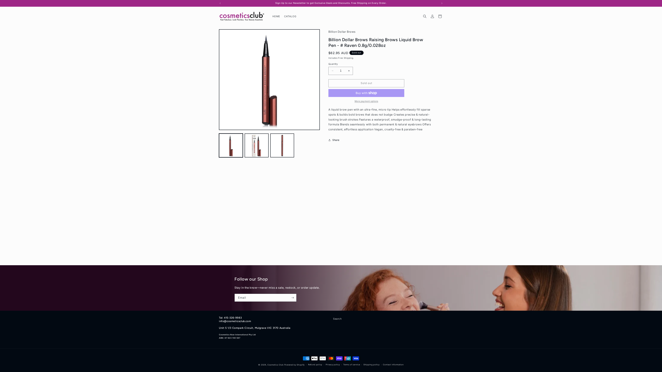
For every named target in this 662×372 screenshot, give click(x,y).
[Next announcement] (442, 3)
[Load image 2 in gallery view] (257, 145)
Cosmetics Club (275, 365)
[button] (425, 16)
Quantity (333, 64)
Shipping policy (371, 364)
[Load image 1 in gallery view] (231, 145)
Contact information (393, 364)
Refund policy (315, 364)
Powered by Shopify (294, 365)
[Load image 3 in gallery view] (282, 145)
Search (337, 318)
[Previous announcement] (220, 3)
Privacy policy (333, 364)
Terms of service (351, 364)
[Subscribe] (292, 298)
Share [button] (335, 139)
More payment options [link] (366, 101)
